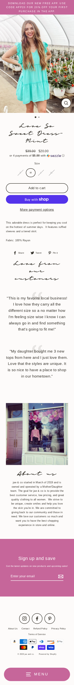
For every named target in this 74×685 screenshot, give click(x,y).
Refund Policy (40, 628)
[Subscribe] (60, 576)
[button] (37, 155)
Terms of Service (37, 634)
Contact (25, 628)
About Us (13, 628)
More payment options (37, 210)
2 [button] (39, 118)
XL (51, 172)
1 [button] (36, 117)
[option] (37, 64)
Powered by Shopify (47, 654)
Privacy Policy (58, 628)
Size (37, 163)
